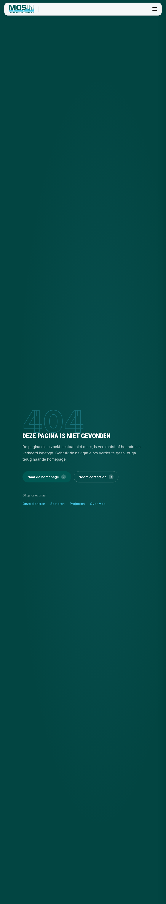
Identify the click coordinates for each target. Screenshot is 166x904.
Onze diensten (33, 504)
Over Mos (97, 504)
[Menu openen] (154, 9)
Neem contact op (93, 477)
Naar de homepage (43, 477)
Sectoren (57, 504)
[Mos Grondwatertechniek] (21, 9)
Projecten (77, 504)
